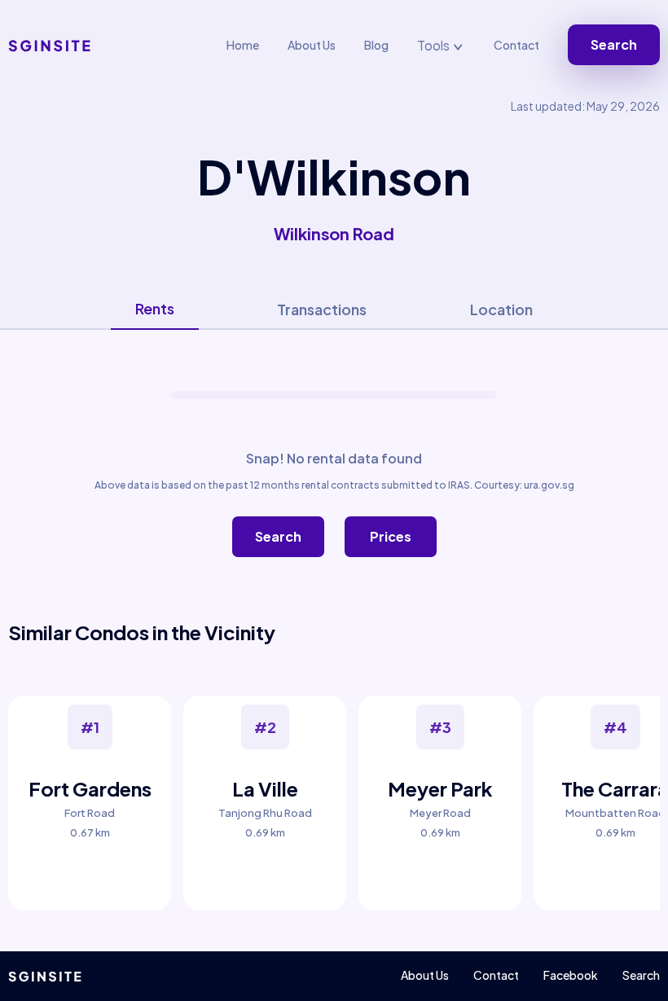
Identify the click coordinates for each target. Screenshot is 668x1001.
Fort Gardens (90, 788)
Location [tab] (501, 309)
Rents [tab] (154, 308)
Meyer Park (440, 788)
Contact (516, 44)
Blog (376, 44)
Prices (390, 536)
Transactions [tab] (322, 309)
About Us (312, 44)
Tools (434, 45)
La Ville (265, 788)
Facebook (570, 975)
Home (242, 44)
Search (614, 44)
